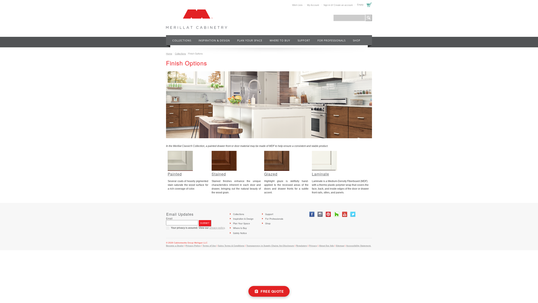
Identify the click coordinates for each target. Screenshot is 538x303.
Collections (180, 53)
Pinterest (328, 214)
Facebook (312, 214)
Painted (175, 174)
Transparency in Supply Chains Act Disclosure (270, 246)
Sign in (326, 5)
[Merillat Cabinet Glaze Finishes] (276, 169)
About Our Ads (326, 246)
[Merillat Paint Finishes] (180, 169)
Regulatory (301, 246)
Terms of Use (209, 246)
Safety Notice (240, 233)
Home (169, 53)
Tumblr (336, 214)
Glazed (270, 174)
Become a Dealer (175, 246)
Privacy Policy (193, 246)
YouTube (344, 214)
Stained (219, 174)
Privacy (313, 246)
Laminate (320, 174)
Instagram (320, 214)
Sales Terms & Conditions (231, 246)
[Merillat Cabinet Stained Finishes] (224, 169)
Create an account (343, 5)
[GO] (368, 18)
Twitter (353, 214)
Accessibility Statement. (358, 246)
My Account (313, 5)
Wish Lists (297, 5)
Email (169, 218)
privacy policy (217, 227)
